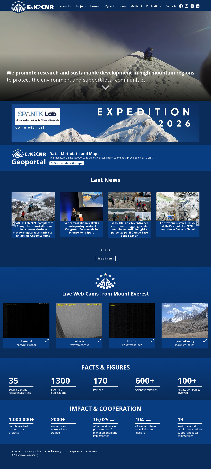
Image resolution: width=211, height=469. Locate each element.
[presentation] (13, 222)
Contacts (92, 451)
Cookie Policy (53, 451)
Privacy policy (33, 451)
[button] (102, 250)
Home (16, 451)
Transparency (74, 451)
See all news (105, 258)
